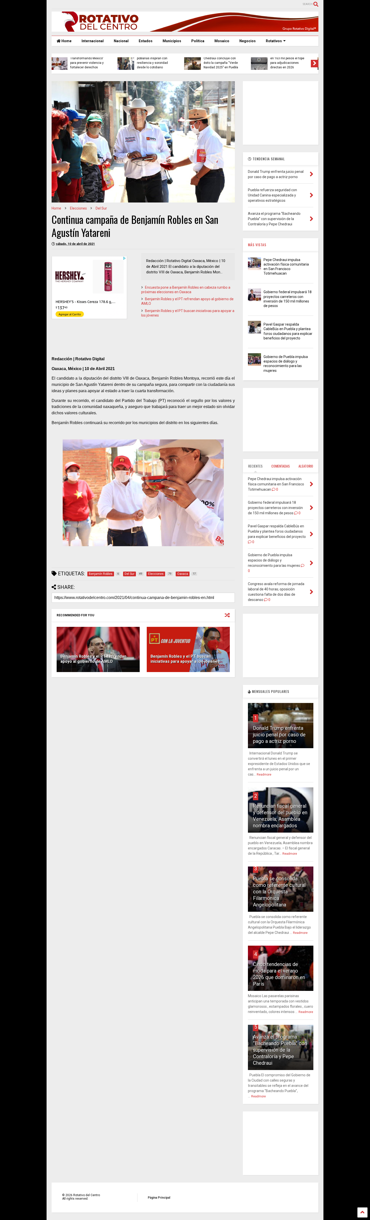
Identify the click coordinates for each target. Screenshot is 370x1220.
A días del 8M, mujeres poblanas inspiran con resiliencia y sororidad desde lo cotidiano (91, 60)
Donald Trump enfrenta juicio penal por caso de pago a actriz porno (279, 734)
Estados (146, 41)
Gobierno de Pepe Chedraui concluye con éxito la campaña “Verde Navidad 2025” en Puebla (158, 60)
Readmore (264, 774)
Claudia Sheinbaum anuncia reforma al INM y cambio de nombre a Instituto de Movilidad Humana (292, 58)
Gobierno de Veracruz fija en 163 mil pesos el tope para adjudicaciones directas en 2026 (225, 60)
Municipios (172, 41)
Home (66, 41)
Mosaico (221, 41)
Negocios (247, 41)
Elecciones (78, 208)
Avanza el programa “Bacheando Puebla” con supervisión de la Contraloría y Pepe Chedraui (280, 1050)
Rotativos (274, 41)
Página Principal (159, 1197)
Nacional (121, 41)
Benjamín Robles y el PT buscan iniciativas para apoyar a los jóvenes (185, 659)
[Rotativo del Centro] (185, 29)
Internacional (93, 41)
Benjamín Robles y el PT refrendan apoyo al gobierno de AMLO (93, 659)
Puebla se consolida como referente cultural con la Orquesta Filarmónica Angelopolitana (279, 892)
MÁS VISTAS (257, 244)
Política (197, 41)
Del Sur (101, 208)
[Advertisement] (143, 720)
